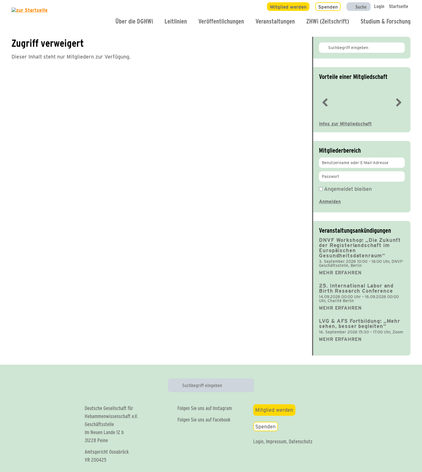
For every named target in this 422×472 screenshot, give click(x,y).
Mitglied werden (274, 410)
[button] (325, 102)
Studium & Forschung (386, 21)
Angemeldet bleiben (347, 189)
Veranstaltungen (275, 21)
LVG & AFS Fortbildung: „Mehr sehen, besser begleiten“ (359, 323)
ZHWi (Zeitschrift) (327, 21)
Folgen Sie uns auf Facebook (204, 420)
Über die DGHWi (134, 21)
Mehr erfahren (340, 272)
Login (258, 441)
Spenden (265, 427)
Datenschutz (300, 441)
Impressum (276, 441)
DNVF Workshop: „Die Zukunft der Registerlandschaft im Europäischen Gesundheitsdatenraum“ (360, 248)
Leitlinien (175, 21)
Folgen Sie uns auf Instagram (204, 408)
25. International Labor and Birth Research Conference (356, 288)
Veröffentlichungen (221, 21)
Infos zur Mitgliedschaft (345, 124)
